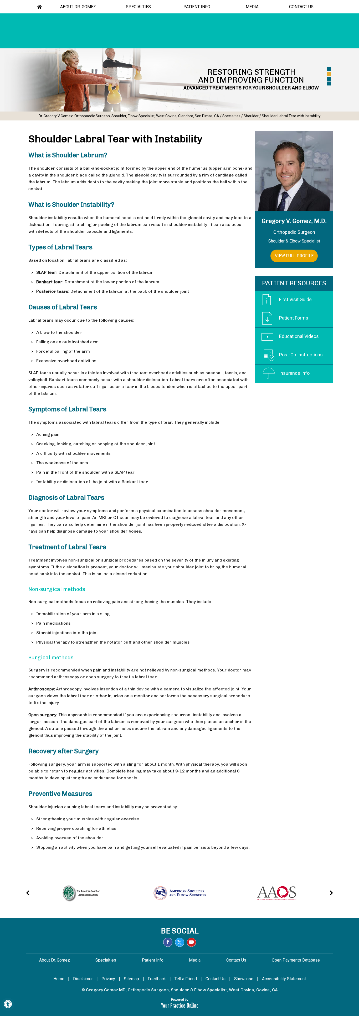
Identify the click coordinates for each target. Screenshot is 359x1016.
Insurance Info (294, 373)
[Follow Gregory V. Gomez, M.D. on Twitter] (179, 942)
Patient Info (196, 6)
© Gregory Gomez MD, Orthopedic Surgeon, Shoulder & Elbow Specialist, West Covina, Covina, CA (179, 989)
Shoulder (251, 116)
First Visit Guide (295, 299)
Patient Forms (293, 318)
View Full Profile (294, 255)
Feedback (157, 978)
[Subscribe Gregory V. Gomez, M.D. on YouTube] (191, 942)
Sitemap (131, 978)
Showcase (243, 978)
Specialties (138, 6)
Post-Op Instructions (301, 354)
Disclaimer (83, 978)
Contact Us (301, 6)
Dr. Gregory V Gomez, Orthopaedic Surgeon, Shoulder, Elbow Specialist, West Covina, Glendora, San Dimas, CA (129, 116)
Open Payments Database (296, 960)
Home (39, 6)
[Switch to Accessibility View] (7, 1004)
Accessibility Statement (284, 978)
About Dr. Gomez (78, 6)
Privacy (108, 978)
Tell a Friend (186, 978)
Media (252, 6)
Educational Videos (299, 336)
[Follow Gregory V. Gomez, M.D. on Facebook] (167, 942)
